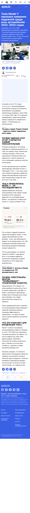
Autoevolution (6, 106)
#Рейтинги (5, 373)
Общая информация (20, 410)
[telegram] (3, 68)
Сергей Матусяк (11, 72)
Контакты (17, 421)
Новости (3, 410)
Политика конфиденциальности (20, 425)
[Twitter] (6, 389)
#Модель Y (23, 373)
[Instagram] (18, 389)
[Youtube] (10, 389)
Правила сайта (19, 415)
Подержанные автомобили (5, 419)
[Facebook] (2, 389)
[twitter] (10, 68)
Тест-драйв (4, 413)
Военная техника (5, 415)
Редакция (17, 418)
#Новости (14, 373)
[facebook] (7, 68)
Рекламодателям (19, 413)
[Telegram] (14, 389)
